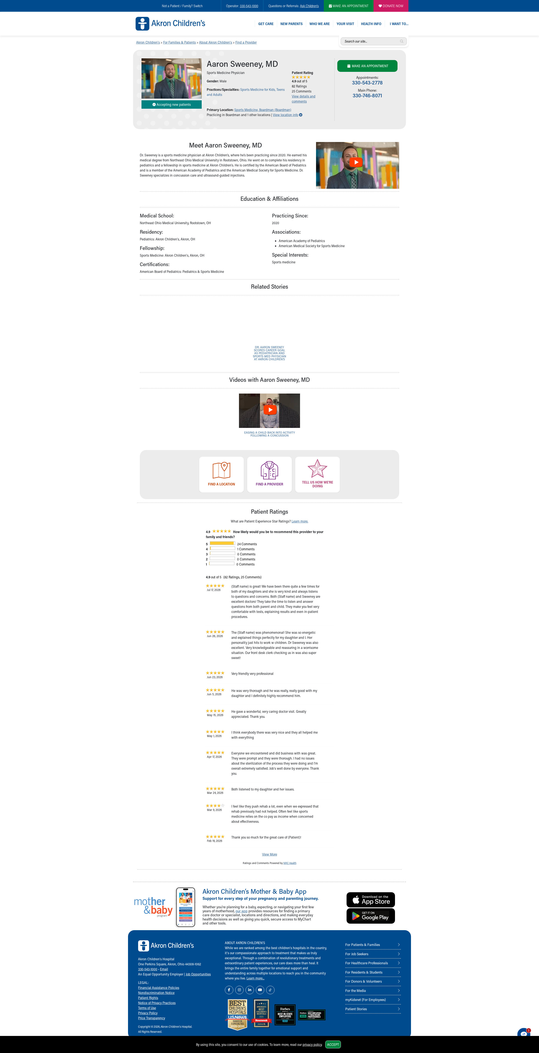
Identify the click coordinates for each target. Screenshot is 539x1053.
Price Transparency (151, 1018)
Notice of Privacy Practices (157, 1003)
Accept (333, 1044)
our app (242, 910)
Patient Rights (148, 997)
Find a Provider (246, 42)
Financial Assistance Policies (158, 987)
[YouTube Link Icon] (260, 990)
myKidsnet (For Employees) (365, 999)
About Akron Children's (215, 42)
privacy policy (312, 1044)
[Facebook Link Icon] (229, 990)
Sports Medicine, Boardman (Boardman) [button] (262, 109)
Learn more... (255, 978)
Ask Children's (309, 6)
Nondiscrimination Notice (156, 992)
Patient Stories (356, 1008)
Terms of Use (147, 1008)
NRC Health (289, 863)
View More (269, 854)
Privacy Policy (147, 1013)
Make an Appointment (369, 66)
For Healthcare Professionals (366, 963)
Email (164, 969)
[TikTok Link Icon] (270, 990)
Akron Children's (148, 42)
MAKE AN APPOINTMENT (350, 6)
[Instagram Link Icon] (239, 990)
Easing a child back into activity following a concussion (269, 433)
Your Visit (345, 23)
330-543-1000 (249, 6)
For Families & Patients (179, 42)
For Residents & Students (363, 972)
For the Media (355, 990)
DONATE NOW (392, 6)
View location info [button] (287, 115)
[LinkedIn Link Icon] (249, 990)
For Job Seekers (356, 953)
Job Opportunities (198, 974)
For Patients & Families (362, 944)
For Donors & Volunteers (363, 981)
